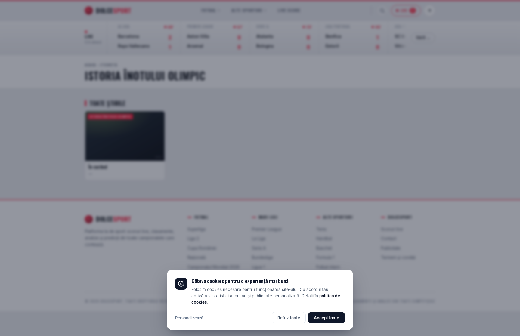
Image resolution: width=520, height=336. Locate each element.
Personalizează (189, 317)
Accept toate (326, 317)
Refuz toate (288, 317)
